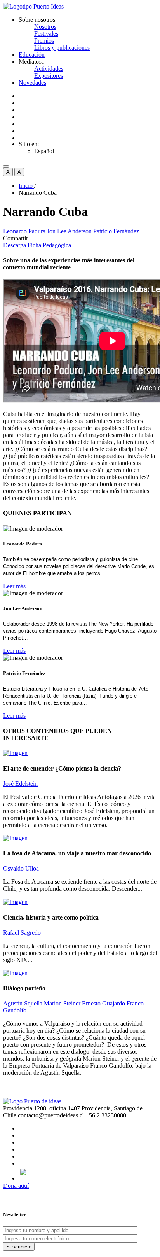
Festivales (46, 33)
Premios (44, 40)
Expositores (48, 75)
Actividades (48, 68)
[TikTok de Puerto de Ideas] (88, 1171)
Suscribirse (18, 1247)
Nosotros (45, 26)
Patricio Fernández (116, 231)
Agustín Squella (22, 1003)
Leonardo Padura (24, 231)
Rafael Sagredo (22, 932)
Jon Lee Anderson (69, 231)
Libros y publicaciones (62, 47)
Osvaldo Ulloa (21, 868)
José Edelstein (20, 783)
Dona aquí (16, 1185)
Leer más (14, 586)
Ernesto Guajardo (103, 1003)
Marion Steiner (62, 1003)
